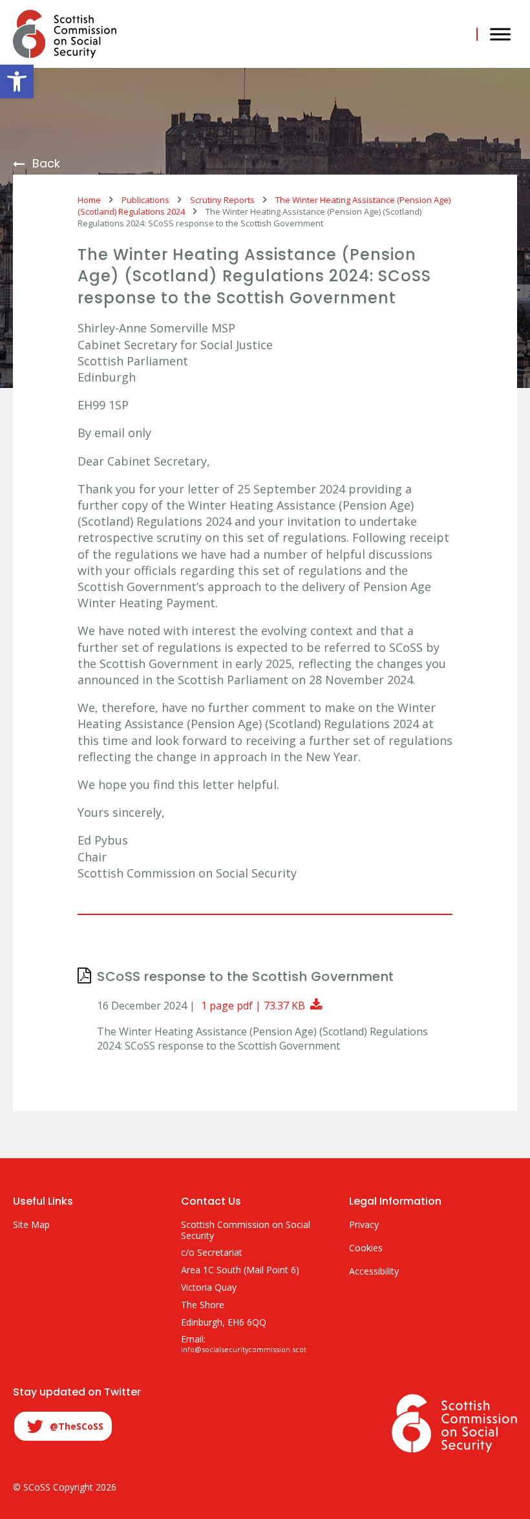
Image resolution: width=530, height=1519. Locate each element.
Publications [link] (145, 200)
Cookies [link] (366, 1248)
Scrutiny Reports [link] (222, 200)
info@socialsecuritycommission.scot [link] (243, 1349)
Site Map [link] (31, 1225)
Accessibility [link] (374, 1271)
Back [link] (46, 164)
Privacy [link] (364, 1225)
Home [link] (89, 200)
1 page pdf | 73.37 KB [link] (263, 1005)
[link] (17, 81)
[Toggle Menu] (500, 34)
